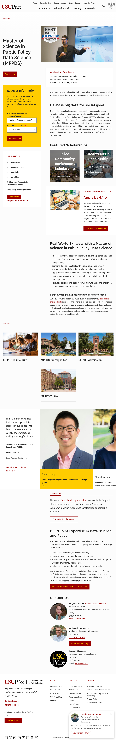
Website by (60, 737)
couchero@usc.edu (77, 637)
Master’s (6, 19)
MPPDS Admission (14, 172)
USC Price (24, 682)
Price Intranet (74, 704)
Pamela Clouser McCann (95, 603)
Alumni (71, 700)
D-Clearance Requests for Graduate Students (18, 183)
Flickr (36, 737)
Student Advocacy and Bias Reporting (97, 694)
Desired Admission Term (16, 126)
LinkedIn (10, 737)
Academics (44, 8)
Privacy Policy (92, 699)
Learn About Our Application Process (69, 586)
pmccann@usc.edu (77, 619)
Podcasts (53, 700)
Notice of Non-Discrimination (98, 690)
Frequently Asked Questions (19, 189)
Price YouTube (55, 690)
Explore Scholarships (96, 229)
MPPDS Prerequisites (15, 167)
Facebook (27, 737)
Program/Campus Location (17, 113)
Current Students (60, 3)
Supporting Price (89, 3)
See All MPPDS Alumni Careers (16, 469)
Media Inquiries (56, 686)
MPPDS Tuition (13, 177)
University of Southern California (111, 6)
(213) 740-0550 (11, 695)
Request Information (16, 200)
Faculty (77, 8)
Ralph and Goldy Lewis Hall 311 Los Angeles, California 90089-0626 (21, 690)
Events (77, 3)
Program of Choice (14, 116)
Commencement (75, 693)
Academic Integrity (94, 686)
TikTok (19, 737)
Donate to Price (12, 705)
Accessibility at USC (94, 702)
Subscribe (13, 720)
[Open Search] (103, 6)
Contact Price (11, 701)
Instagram (6, 737)
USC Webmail (74, 690)
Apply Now (10, 74)
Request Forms (74, 707)
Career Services (45, 3)
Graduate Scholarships (63, 519)
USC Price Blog (56, 697)
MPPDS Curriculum (15, 162)
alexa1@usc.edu (81, 663)
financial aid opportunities (74, 500)
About (35, 3)
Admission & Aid (62, 8)
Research (90, 8)
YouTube (23, 737)
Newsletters (55, 693)
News (71, 3)
